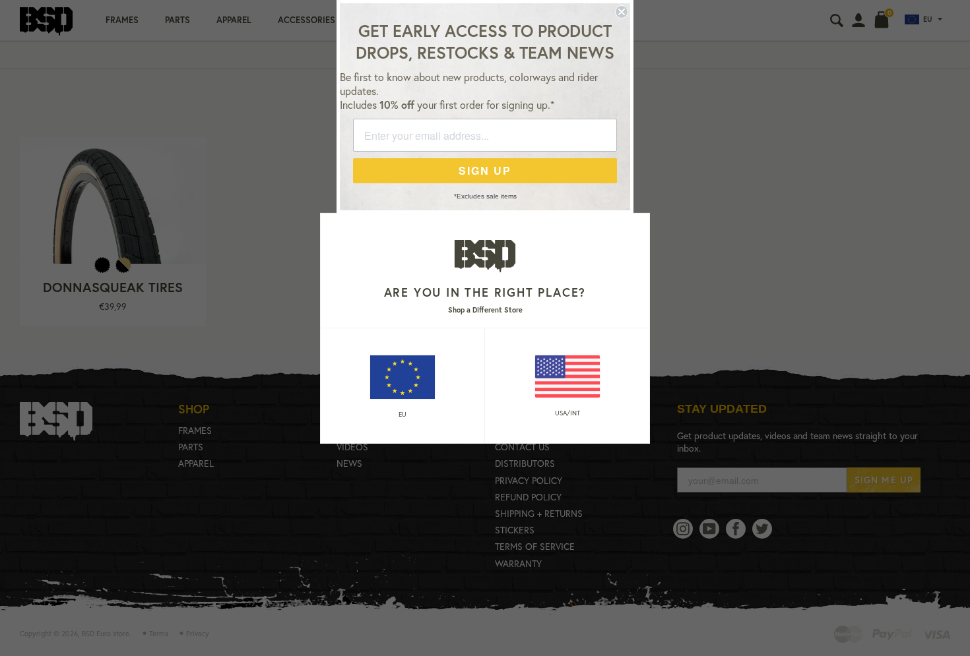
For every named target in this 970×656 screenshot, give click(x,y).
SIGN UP (485, 170)
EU (402, 414)
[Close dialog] (621, 11)
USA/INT (567, 413)
